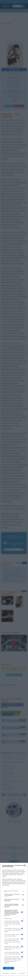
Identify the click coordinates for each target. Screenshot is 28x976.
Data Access (14, 973)
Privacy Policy (22, 973)
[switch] (22, 894)
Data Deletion (6, 973)
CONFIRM (8, 968)
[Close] (25, 865)
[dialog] (14, 919)
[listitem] (14, 891)
